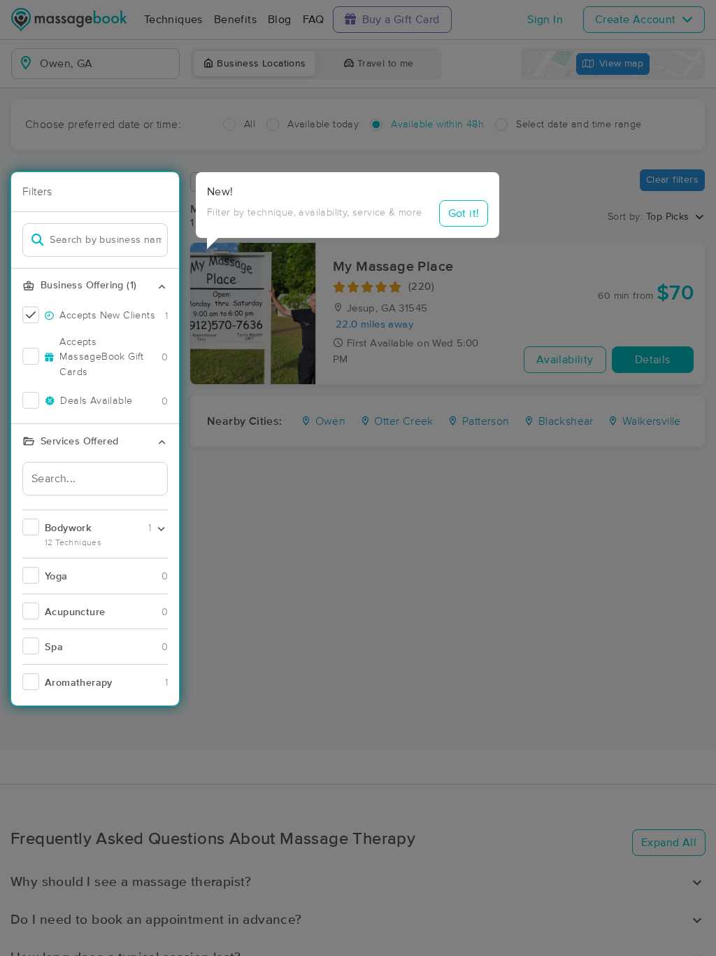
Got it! (464, 213)
